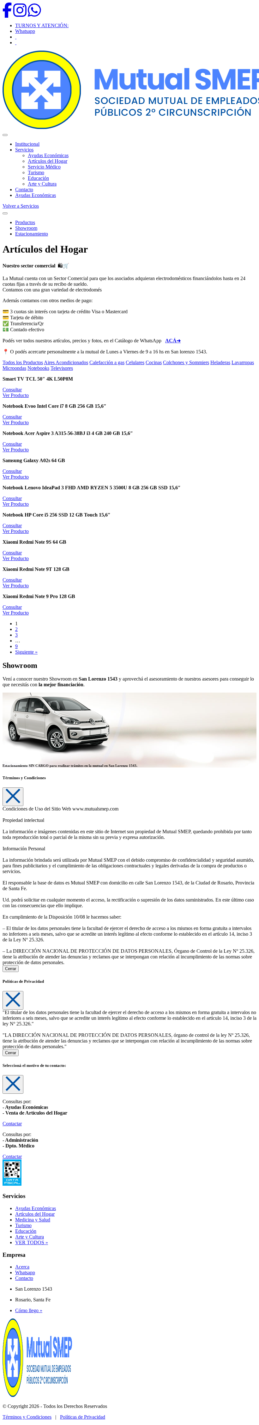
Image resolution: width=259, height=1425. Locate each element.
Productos (25, 222)
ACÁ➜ (173, 340)
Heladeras (220, 362)
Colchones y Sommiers (186, 362)
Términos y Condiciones (27, 1417)
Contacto (24, 189)
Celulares (135, 362)
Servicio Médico (44, 166)
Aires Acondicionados (66, 362)
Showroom (26, 228)
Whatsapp (25, 31)
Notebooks (38, 368)
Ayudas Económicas (48, 155)
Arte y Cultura (42, 184)
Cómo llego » (28, 1310)
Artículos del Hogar (47, 161)
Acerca (22, 1266)
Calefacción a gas (106, 362)
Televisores (62, 368)
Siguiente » (26, 652)
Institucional (27, 144)
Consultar (12, 389)
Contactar (12, 1123)
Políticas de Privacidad (82, 1417)
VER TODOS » (31, 1242)
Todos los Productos (23, 362)
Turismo (36, 172)
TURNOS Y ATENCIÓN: (42, 25)
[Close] (13, 796)
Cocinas (154, 362)
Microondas (14, 368)
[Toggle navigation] (5, 213)
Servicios (24, 149)
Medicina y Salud (32, 1219)
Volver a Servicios (21, 206)
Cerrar (10, 968)
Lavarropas (243, 362)
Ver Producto (16, 395)
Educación (38, 178)
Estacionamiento (31, 233)
